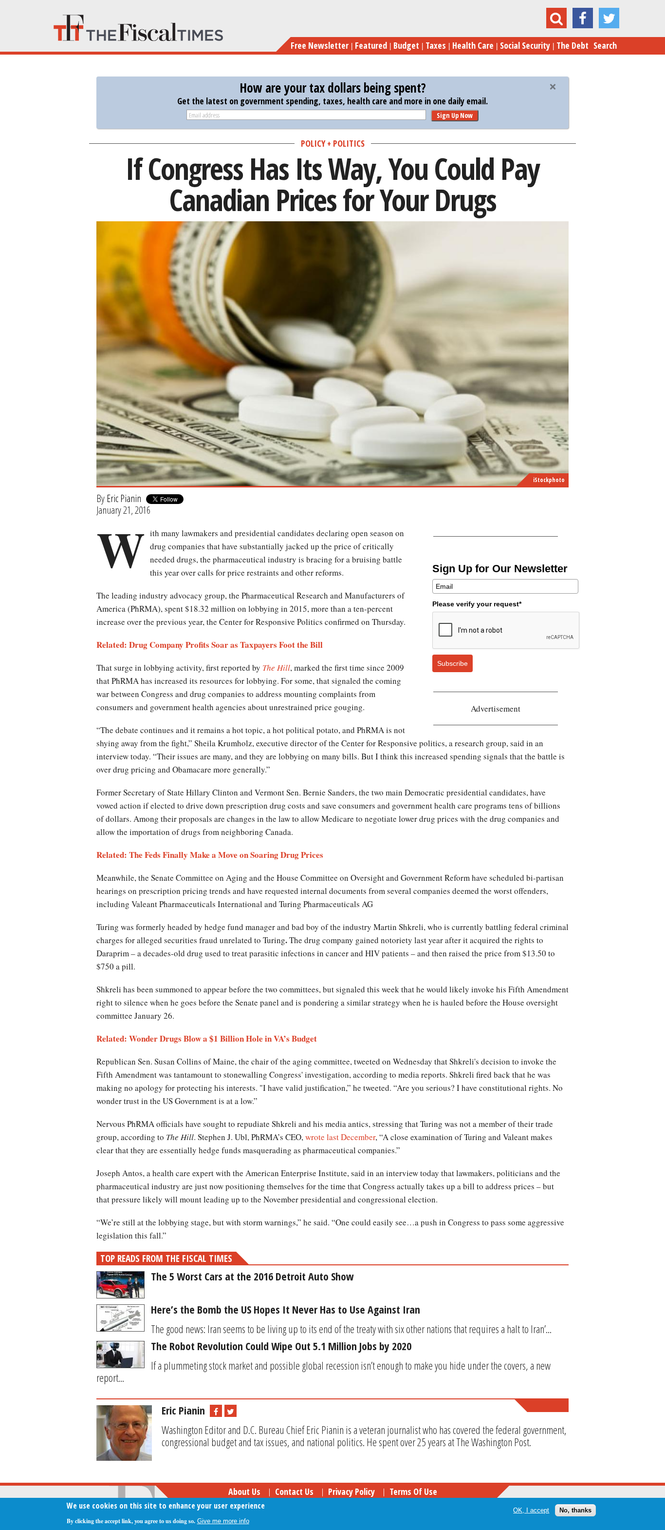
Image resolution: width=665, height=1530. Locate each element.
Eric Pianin (124, 498)
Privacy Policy (351, 1491)
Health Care (473, 45)
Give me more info (223, 1521)
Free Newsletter (320, 45)
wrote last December (340, 1137)
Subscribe (452, 663)
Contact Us (294, 1491)
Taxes (435, 45)
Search (605, 45)
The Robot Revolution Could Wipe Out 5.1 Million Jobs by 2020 (281, 1345)
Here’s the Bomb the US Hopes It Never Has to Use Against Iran (285, 1309)
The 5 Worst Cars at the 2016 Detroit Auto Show (252, 1276)
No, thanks (575, 1510)
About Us (244, 1491)
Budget (406, 45)
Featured (371, 45)
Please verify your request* (476, 604)
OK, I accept (531, 1510)
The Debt (572, 45)
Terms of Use (413, 1491)
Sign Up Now (455, 115)
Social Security (525, 45)
